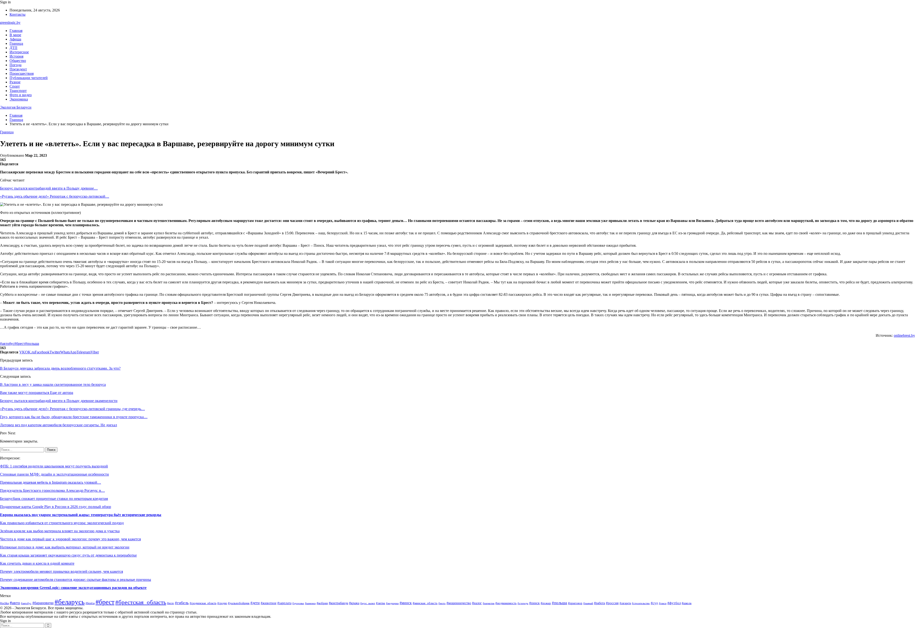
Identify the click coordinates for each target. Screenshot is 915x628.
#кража (354, 603)
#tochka (4, 603)
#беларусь (70, 602)
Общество (18, 61)
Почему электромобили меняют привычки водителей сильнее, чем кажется (61, 571)
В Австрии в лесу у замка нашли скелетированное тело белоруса (53, 384)
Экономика (19, 99)
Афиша (15, 39)
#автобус (7, 344)
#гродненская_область (203, 603)
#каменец (310, 603)
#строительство (641, 603)
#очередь (523, 603)
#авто (15, 602)
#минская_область (425, 603)
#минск (406, 603)
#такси (662, 603)
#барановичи (43, 603)
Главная (16, 31)
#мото (442, 603)
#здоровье (298, 603)
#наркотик (488, 603)
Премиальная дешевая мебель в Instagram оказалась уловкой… (50, 482)
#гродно (222, 603)
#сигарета (625, 603)
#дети (255, 603)
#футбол (674, 603)
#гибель (182, 603)
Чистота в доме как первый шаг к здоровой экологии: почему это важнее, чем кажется (70, 539)
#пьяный (588, 603)
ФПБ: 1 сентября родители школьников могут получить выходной (54, 466)
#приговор (575, 603)
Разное (15, 82)
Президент (18, 69)
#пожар (546, 603)
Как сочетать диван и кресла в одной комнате (37, 563)
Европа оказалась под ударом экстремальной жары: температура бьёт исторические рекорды (80, 515)
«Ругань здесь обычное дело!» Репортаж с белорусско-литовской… (54, 196)
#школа (686, 603)
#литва (380, 603)
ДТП (13, 48)
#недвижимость (506, 603)
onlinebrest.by (904, 335)
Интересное (19, 52)
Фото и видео (21, 95)
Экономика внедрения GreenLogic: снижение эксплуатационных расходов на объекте (73, 588)
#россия (612, 603)
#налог (477, 603)
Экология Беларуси (15, 107)
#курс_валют (367, 603)
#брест (19, 344)
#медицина (392, 603)
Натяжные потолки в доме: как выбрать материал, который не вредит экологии (64, 547)
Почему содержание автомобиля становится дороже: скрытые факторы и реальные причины (75, 580)
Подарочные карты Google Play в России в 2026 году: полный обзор (55, 507)
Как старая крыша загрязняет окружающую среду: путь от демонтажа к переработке (68, 555)
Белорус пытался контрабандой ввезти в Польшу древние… (49, 188)
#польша (32, 344)
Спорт (15, 86)
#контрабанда (338, 603)
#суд (654, 603)
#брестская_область (140, 602)
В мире (15, 35)
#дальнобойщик (238, 603)
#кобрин (322, 603)
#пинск (534, 603)
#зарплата (284, 603)
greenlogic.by (10, 22)
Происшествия (22, 73)
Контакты (17, 14)
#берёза (90, 603)
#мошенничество (459, 603)
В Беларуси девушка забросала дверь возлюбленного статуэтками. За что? (60, 368)
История (16, 56)
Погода (15, 65)
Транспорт (18, 91)
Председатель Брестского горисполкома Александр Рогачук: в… (52, 490)
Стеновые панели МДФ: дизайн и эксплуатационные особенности (54, 474)
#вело (170, 603)
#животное (268, 603)
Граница (16, 43)
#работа (599, 603)
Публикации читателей (29, 78)
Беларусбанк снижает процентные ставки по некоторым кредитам (54, 499)
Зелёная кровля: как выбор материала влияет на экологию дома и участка (60, 531)
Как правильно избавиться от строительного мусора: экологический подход (62, 523)
